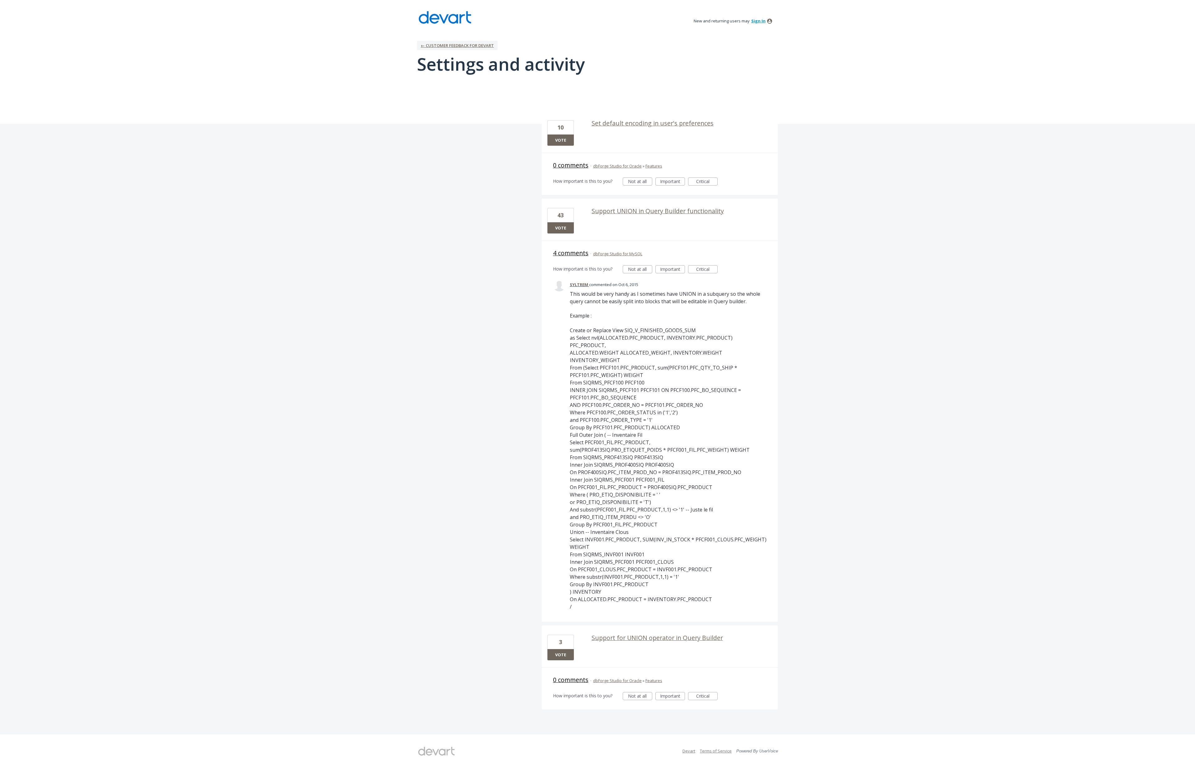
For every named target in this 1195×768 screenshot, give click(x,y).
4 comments (570, 253)
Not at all (640, 182)
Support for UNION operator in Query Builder (657, 638)
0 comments (570, 165)
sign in (758, 21)
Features (653, 166)
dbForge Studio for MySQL (617, 254)
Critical (707, 182)
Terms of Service (716, 751)
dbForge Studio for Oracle (617, 166)
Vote (560, 140)
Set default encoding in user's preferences (653, 123)
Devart (688, 751)
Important (672, 182)
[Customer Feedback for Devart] (445, 17)
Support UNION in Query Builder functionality (658, 211)
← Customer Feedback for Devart (457, 45)
